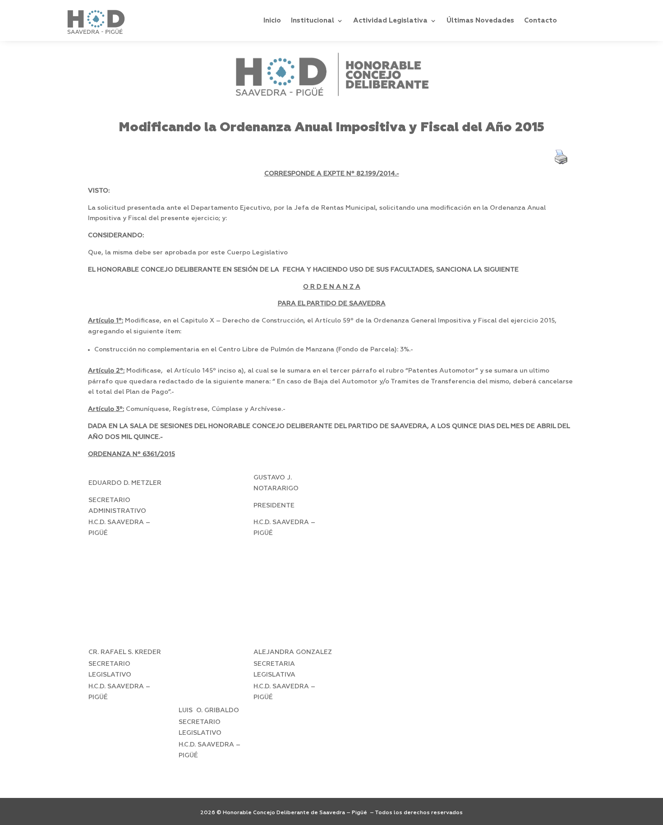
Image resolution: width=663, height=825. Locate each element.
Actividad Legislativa (390, 20)
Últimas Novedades (480, 20)
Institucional (312, 20)
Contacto (540, 20)
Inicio (272, 20)
